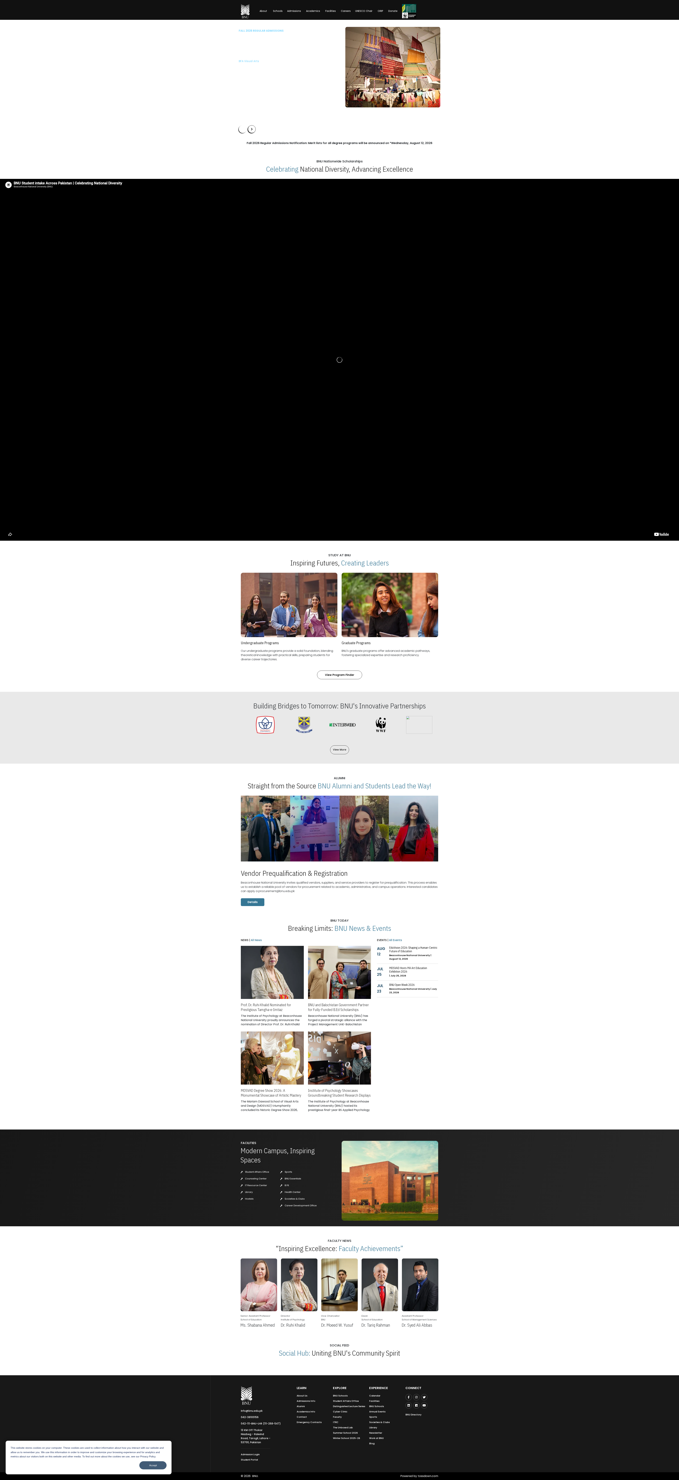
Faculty (337, 1417)
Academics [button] (313, 11)
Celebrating (282, 169)
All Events (395, 940)
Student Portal (249, 1459)
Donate (392, 11)
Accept (153, 1465)
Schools (278, 11)
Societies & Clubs (294, 1198)
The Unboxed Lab (343, 1427)
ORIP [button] (380, 11)
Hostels (249, 1198)
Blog (372, 1443)
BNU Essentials (292, 1178)
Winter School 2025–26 (346, 1438)
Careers (346, 11)
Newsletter (375, 1433)
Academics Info (306, 1411)
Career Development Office (300, 1205)
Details (253, 902)
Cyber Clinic (340, 1411)
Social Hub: (294, 1353)
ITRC (335, 1422)
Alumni (301, 1406)
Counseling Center (256, 1178)
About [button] (264, 11)
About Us (302, 1395)
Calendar (374, 1395)
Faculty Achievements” (371, 1248)
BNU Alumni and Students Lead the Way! (374, 785)
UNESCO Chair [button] (363, 11)
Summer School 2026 (345, 1433)
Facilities (374, 1401)
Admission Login (250, 1454)
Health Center (292, 1192)
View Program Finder (339, 675)
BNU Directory (413, 1414)
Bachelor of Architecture (255, 61)
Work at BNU (376, 1438)
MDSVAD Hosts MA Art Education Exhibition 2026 (408, 969)
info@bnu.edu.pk (252, 1411)
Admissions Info (306, 1401)
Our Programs (251, 77)
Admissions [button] (294, 11)
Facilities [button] (330, 11)
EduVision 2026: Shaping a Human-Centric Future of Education (413, 949)
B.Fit (286, 1185)
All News (256, 940)
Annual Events (377, 1411)
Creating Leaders (365, 562)
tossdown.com (428, 1476)
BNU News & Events (362, 928)
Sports (288, 1172)
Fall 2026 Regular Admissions (261, 31)
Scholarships (275, 77)
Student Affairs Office (257, 1172)
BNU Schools (340, 1395)
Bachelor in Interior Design (257, 67)
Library (249, 1192)
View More (339, 749)
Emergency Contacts (309, 1422)
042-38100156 (250, 1417)
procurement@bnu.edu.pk (276, 891)
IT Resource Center (256, 1185)
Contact (302, 1417)
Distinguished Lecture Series (349, 1406)
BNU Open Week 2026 (402, 985)
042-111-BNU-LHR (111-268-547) (261, 1423)
